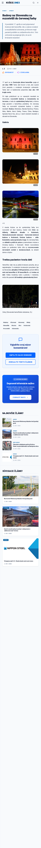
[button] (20, 223)
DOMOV (4, 10)
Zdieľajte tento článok (20, 362)
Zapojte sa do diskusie (20, 355)
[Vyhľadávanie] (33, 2)
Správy (11, 10)
